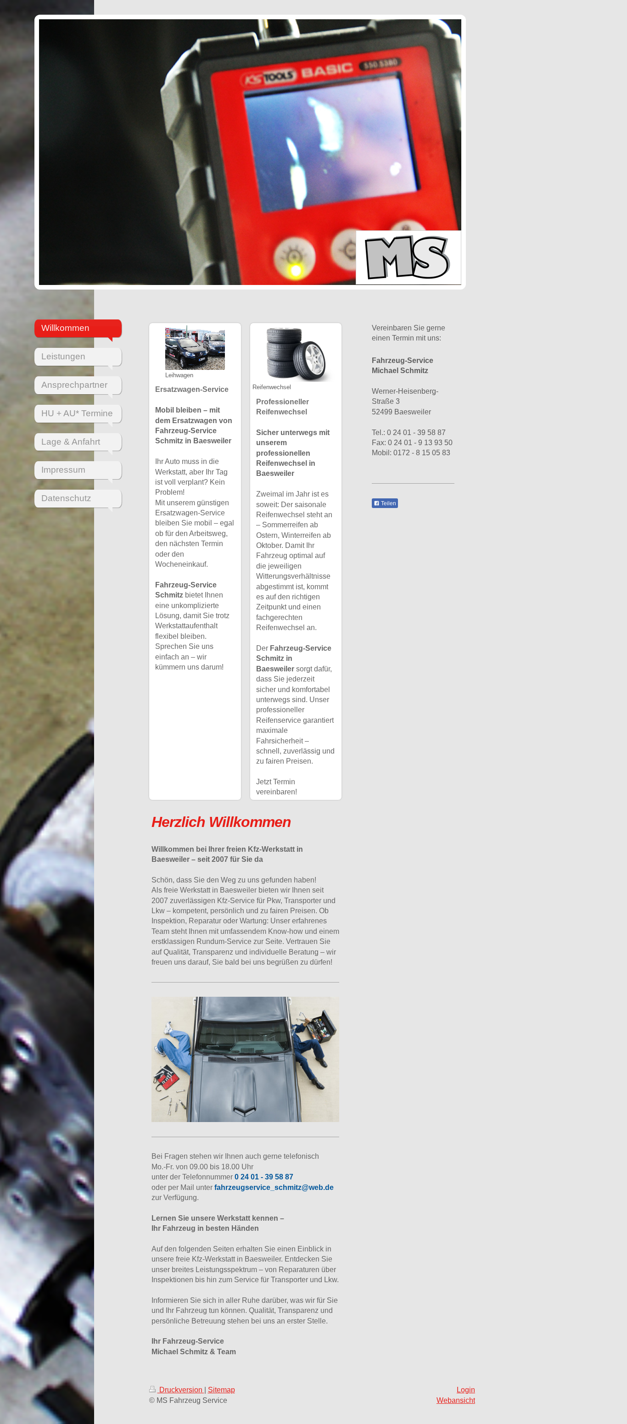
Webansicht (456, 1400)
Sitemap (221, 1390)
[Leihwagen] (195, 347)
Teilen (388, 503)
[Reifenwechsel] (296, 353)
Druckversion (180, 1390)
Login (466, 1390)
